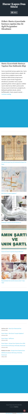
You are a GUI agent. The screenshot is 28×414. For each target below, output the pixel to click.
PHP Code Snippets (9, 413)
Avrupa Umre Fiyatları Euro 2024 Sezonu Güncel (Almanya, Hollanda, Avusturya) (13, 353)
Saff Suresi (11, 338)
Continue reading (6, 94)
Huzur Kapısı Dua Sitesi (14, 5)
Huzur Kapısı (4, 333)
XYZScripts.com (19, 413)
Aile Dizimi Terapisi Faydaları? (9, 193)
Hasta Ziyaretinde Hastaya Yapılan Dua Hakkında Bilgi (13, 64)
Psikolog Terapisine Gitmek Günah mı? (11, 222)
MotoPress (16, 406)
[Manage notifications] (24, 411)
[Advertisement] (14, 48)
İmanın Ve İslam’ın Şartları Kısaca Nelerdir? (12, 251)
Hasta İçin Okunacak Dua (15, 328)
